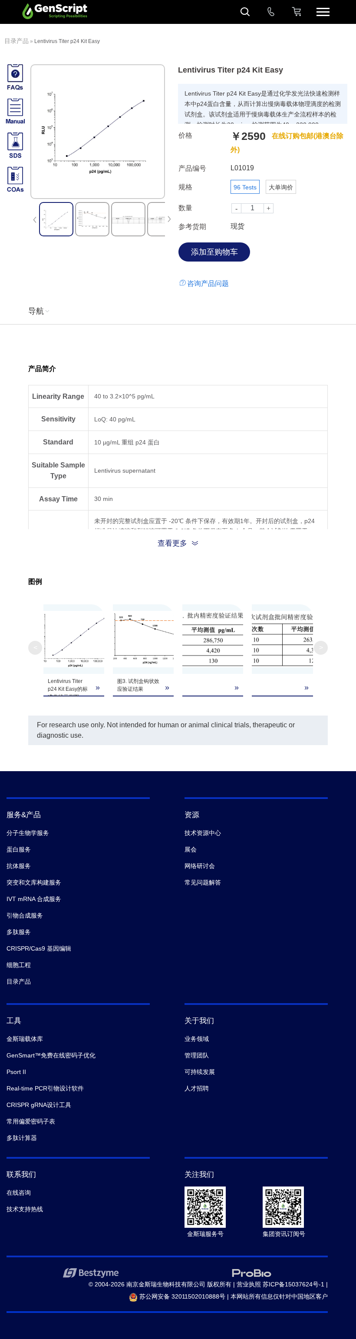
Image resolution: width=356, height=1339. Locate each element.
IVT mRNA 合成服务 (34, 898)
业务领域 (197, 1038)
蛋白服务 (19, 849)
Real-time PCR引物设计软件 (45, 1088)
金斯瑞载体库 (25, 1038)
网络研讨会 (200, 865)
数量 (185, 208)
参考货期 (192, 226)
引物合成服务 (25, 915)
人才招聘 (197, 1088)
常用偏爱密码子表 (31, 1121)
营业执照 (249, 1284)
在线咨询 (19, 1192)
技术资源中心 (203, 832)
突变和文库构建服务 (34, 882)
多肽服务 (19, 931)
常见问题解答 (203, 882)
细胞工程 (19, 964)
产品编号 (192, 168)
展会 (191, 849)
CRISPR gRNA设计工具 (39, 1104)
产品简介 (42, 368)
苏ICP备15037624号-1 (293, 1284)
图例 (35, 581)
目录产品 (16, 40)
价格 (185, 135)
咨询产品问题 (208, 283)
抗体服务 (19, 865)
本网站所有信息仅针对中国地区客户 (279, 1296)
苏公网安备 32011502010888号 (181, 1296)
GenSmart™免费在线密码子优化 (51, 1055)
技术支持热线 (25, 1209)
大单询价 (281, 187)
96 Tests (245, 187)
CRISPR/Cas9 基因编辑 (39, 948)
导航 (36, 311)
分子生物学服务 (28, 832)
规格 (185, 187)
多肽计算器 (22, 1137)
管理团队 (197, 1055)
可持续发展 (200, 1071)
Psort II (16, 1071)
